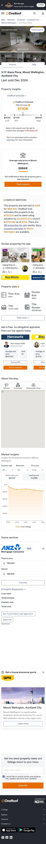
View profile (15, 362)
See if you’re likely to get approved (17, 614)
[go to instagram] (2, 837)
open (41, 5)
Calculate (23, 583)
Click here (11, 140)
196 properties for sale (15, 225)
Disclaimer (5, 624)
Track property (37, 30)
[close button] (2, 5)
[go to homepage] (13, 13)
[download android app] (27, 830)
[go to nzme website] (40, 801)
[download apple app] (9, 830)
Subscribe (23, 786)
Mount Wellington (8, 23)
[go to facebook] (6, 837)
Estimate (11, 20)
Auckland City (33, 20)
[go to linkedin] (11, 837)
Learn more (23, 724)
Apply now (7, 620)
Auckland (21, 20)
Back (3, 20)
